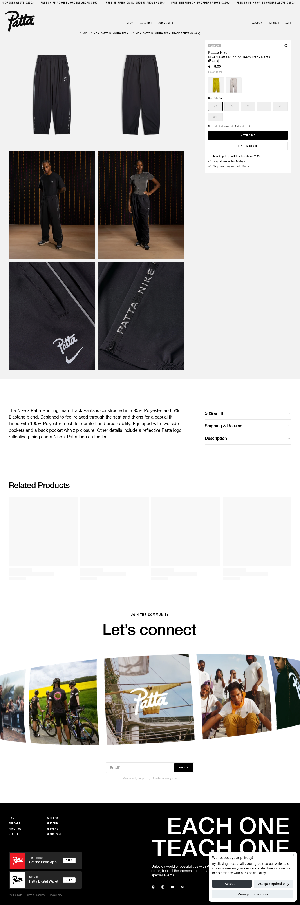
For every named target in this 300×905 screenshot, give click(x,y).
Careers (52, 818)
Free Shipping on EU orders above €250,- (68, 2)
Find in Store (248, 145)
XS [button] (215, 106)
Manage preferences (252, 894)
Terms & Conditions (35, 895)
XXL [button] (215, 116)
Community (165, 22)
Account (258, 22)
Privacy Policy (55, 895)
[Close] (293, 855)
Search (274, 22)
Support (14, 823)
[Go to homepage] (20, 21)
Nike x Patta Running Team (110, 33)
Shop (83, 33)
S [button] (232, 106)
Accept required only (273, 883)
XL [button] (280, 106)
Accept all (232, 883)
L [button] (264, 106)
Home (12, 818)
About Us (15, 828)
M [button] (248, 106)
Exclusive (145, 22)
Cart (288, 22)
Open (69, 860)
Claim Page (54, 834)
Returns (52, 828)
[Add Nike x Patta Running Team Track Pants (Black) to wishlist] (286, 45)
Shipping (53, 823)
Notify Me (248, 135)
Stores (14, 834)
